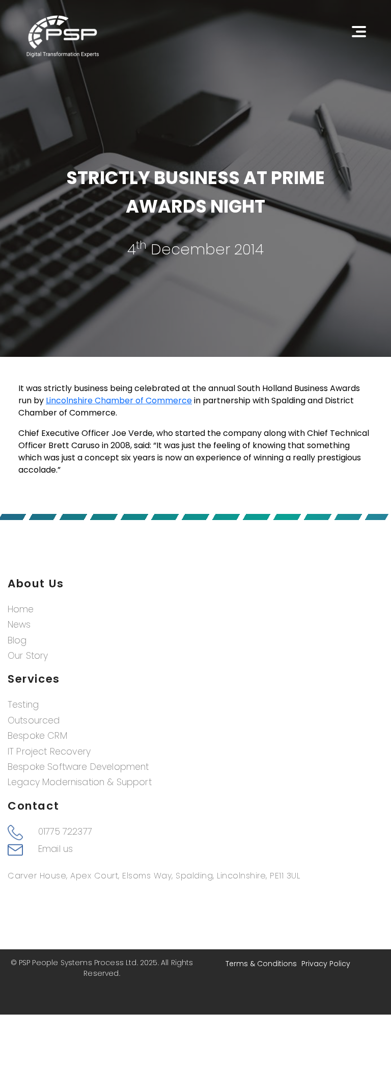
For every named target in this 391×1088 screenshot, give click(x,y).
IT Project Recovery (49, 751)
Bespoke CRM (37, 736)
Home (21, 609)
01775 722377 (65, 831)
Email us (55, 849)
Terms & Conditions (261, 964)
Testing (23, 704)
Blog (17, 640)
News (19, 624)
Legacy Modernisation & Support (80, 782)
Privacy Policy (325, 964)
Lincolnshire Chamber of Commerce (119, 400)
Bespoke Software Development (78, 767)
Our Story (28, 656)
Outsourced (34, 720)
